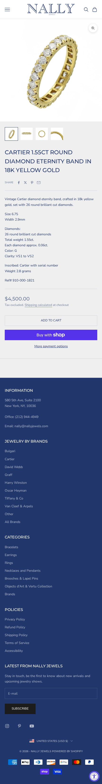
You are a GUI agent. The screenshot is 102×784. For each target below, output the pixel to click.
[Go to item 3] (41, 133)
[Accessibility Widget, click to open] (94, 776)
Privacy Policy (15, 619)
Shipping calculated (38, 305)
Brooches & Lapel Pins (21, 578)
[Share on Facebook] (19, 182)
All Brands (12, 522)
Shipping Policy (16, 635)
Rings (9, 563)
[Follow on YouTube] (31, 726)
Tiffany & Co (14, 498)
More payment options (51, 346)
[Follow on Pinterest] (19, 726)
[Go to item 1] (11, 133)
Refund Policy (15, 627)
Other (9, 514)
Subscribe (20, 709)
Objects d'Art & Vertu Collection (28, 586)
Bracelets (11, 547)
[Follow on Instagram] (7, 726)
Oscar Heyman (16, 490)
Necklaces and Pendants (23, 570)
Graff (8, 475)
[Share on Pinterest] (32, 182)
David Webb (14, 467)
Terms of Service (17, 643)
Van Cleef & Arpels (19, 506)
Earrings (11, 555)
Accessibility (14, 650)
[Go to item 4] (57, 133)
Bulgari (10, 451)
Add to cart (51, 320)
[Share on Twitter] (25, 182)
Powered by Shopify (67, 751)
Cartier (9, 459)
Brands (10, 594)
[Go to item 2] (26, 133)
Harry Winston (16, 482)
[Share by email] (39, 182)
